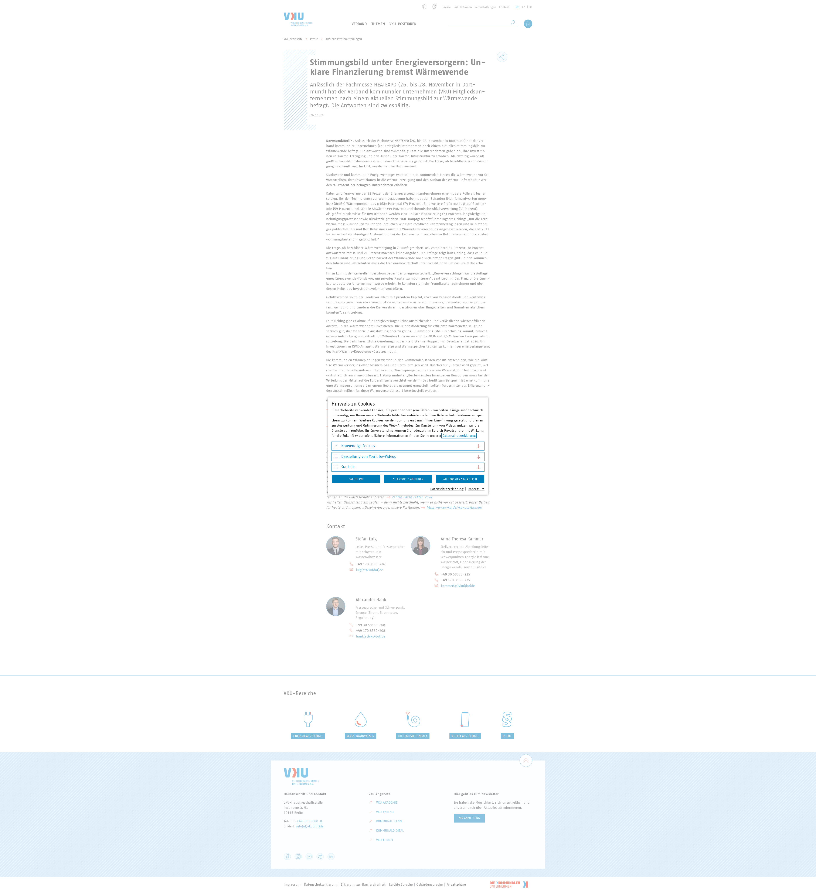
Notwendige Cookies (358, 446)
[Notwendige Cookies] (336, 446)
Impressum (476, 489)
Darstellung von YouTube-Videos (368, 456)
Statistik (347, 467)
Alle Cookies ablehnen (408, 479)
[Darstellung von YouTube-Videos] (336, 457)
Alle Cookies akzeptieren (460, 479)
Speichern (356, 479)
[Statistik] (336, 467)
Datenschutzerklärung (459, 435)
